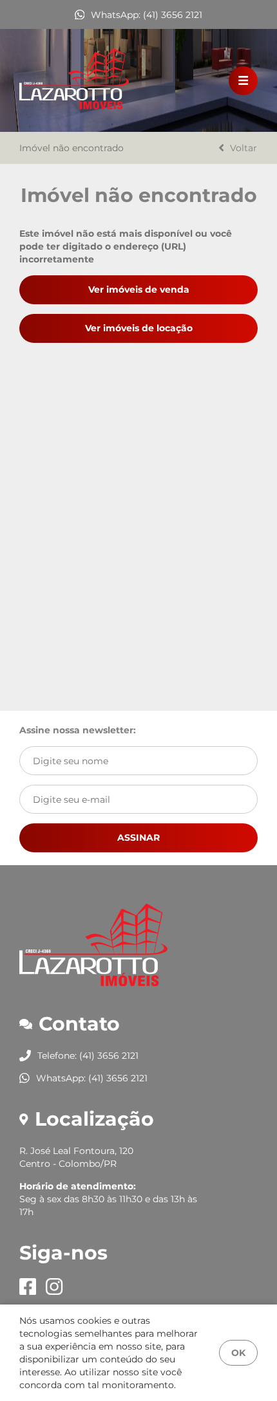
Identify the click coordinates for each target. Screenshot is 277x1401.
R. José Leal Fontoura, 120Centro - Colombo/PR (76, 1157)
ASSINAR (138, 837)
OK (238, 1353)
